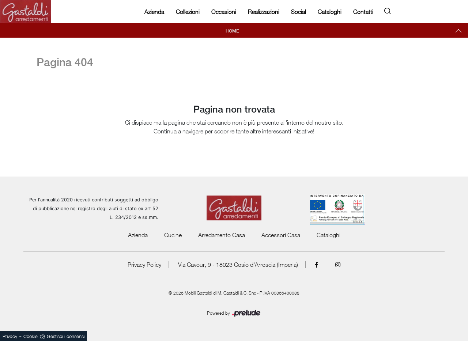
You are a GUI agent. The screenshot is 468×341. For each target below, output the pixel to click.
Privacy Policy (144, 264)
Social (298, 11)
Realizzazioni (263, 11)
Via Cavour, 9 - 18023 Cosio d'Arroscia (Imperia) (238, 264)
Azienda (154, 11)
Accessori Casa (280, 235)
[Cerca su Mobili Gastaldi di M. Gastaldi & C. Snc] (387, 9)
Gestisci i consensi (65, 336)
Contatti (363, 11)
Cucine (173, 235)
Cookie (30, 336)
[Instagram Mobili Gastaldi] (338, 264)
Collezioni (188, 11)
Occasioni (223, 11)
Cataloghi (329, 11)
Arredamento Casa (221, 235)
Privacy (10, 336)
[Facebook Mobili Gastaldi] (316, 264)
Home (232, 31)
